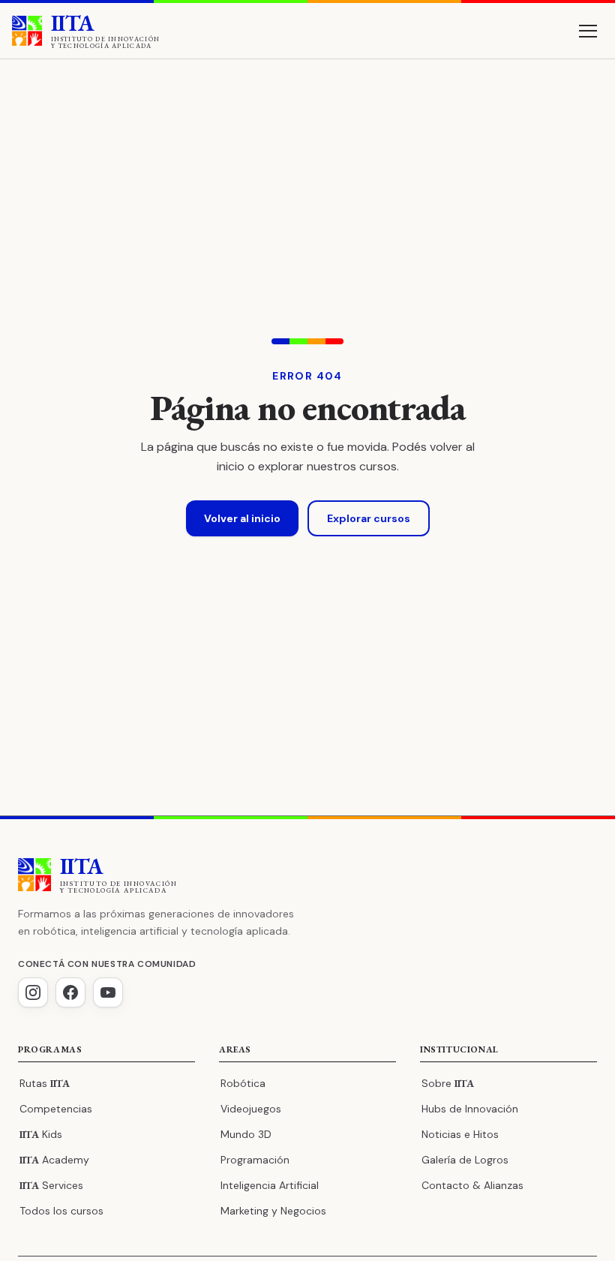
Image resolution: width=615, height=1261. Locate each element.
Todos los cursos (62, 1210)
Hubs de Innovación (470, 1108)
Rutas (45, 1083)
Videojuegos (250, 1108)
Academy (54, 1159)
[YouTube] (108, 992)
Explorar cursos (368, 518)
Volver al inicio (242, 518)
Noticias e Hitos (460, 1134)
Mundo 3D (246, 1134)
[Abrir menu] (588, 31)
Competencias (56, 1108)
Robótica (243, 1083)
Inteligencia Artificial (269, 1185)
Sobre (448, 1083)
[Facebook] (71, 992)
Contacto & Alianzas (473, 1185)
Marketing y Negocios (273, 1210)
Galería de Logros (465, 1159)
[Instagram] (33, 992)
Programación (255, 1159)
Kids (41, 1134)
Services (51, 1185)
